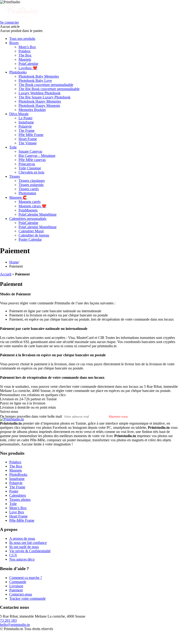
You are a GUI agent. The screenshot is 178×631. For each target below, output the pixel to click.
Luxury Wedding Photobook (39, 93)
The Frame (27, 131)
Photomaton (27, 193)
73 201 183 (8, 620)
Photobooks (18, 72)
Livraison (16, 586)
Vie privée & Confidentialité (30, 551)
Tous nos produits (22, 39)
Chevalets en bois (31, 172)
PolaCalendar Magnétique (38, 214)
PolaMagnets (28, 210)
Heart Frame (28, 139)
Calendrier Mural (31, 231)
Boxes (14, 43)
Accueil (5, 274)
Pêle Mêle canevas (32, 160)
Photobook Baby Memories (39, 76)
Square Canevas (30, 151)
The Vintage (28, 143)
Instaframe (26, 122)
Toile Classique (30, 168)
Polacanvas (27, 164)
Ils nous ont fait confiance (28, 543)
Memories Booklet (32, 110)
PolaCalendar (28, 64)
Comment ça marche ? (25, 578)
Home (13, 262)
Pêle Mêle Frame (31, 135)
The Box (25, 55)
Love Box (16, 512)
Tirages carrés (29, 189)
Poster (13, 491)
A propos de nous (22, 538)
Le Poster (25, 118)
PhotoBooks (18, 474)
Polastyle (25, 126)
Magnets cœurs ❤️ (32, 206)
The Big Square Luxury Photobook (44, 97)
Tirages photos (20, 500)
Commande (17, 582)
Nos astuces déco (22, 559)
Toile (13, 147)
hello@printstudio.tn (15, 625)
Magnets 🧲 (18, 197)
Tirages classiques (32, 181)
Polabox (25, 51)
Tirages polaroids (31, 185)
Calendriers (17, 495)
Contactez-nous (20, 594)
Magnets (25, 59)
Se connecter (9, 22)
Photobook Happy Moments (39, 105)
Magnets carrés (30, 202)
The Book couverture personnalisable (46, 85)
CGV (13, 555)
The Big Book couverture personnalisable (49, 89)
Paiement (16, 590)
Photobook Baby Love (35, 80)
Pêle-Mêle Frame (21, 520)
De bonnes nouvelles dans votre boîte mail (31, 416)
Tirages (14, 176)
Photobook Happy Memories (40, 101)
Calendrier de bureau (34, 235)
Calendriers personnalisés (27, 219)
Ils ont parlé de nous (24, 547)
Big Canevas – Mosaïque (37, 156)
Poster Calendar (30, 239)
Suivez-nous (9, 411)
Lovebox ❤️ (28, 68)
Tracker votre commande (27, 598)
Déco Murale (19, 114)
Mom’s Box (27, 47)
